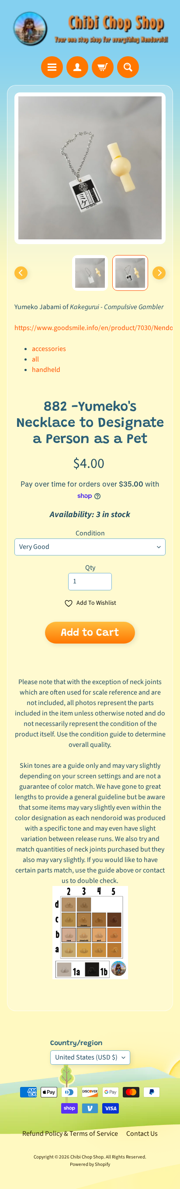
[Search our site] (128, 67)
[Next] (159, 272)
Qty (90, 567)
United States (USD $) (86, 1057)
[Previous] (21, 272)
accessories (49, 349)
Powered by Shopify (90, 1164)
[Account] (77, 67)
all (35, 359)
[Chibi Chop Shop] (90, 28)
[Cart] (103, 67)
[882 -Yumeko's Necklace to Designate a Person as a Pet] (130, 273)
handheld (46, 370)
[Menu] (52, 67)
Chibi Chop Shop (87, 1157)
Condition (90, 533)
